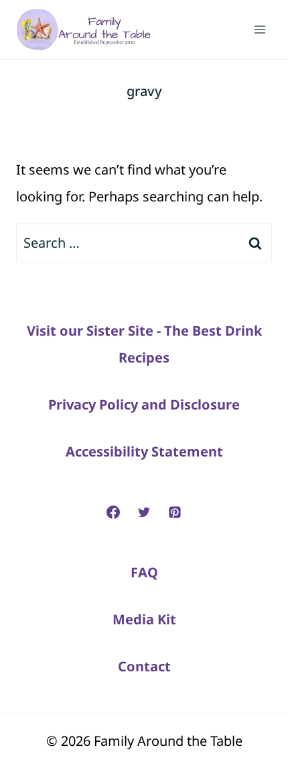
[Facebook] (113, 512)
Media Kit (144, 619)
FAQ (144, 572)
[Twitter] (144, 512)
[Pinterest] (174, 512)
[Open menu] (259, 29)
